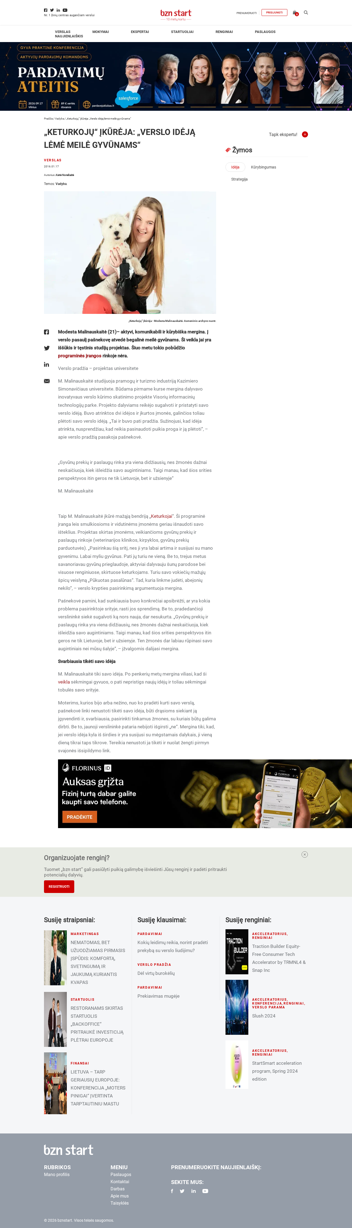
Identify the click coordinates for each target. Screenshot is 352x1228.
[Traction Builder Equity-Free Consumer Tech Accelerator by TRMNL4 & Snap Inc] (237, 951)
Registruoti (59, 887)
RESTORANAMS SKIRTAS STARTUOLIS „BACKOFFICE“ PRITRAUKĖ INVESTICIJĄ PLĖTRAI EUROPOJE (97, 1024)
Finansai (80, 1063)
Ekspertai (140, 32)
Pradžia (48, 118)
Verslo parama (268, 1007)
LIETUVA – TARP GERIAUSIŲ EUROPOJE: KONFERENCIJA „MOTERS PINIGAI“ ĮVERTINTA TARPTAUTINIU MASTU (98, 1088)
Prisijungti (274, 12)
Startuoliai (182, 32)
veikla (64, 682)
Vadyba (59, 118)
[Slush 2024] (237, 1007)
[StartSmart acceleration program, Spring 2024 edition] (237, 1064)
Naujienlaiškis (69, 36)
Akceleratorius (269, 934)
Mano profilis (57, 1174)
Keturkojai (161, 516)
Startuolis (83, 1000)
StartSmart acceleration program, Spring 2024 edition (277, 1071)
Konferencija (267, 1003)
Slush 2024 (264, 1016)
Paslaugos (265, 32)
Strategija (239, 179)
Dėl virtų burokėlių (156, 973)
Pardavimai (150, 934)
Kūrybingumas (263, 167)
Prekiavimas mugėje (159, 996)
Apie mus (120, 1196)
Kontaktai (120, 1181)
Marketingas (85, 934)
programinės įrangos (79, 355)
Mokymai (100, 32)
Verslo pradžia (154, 965)
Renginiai (224, 32)
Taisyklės (120, 1203)
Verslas (62, 32)
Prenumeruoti (247, 13)
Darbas (118, 1188)
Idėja (235, 167)
